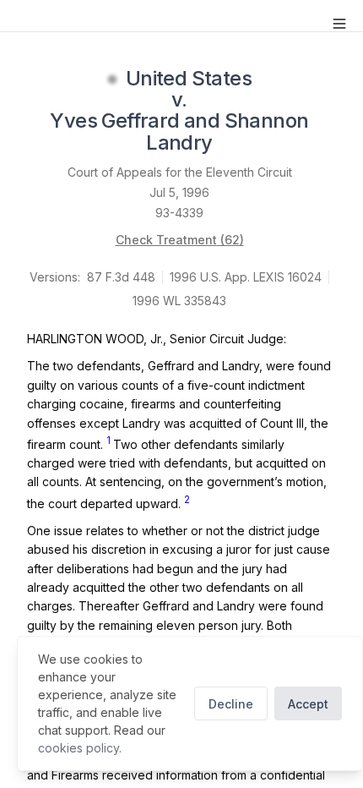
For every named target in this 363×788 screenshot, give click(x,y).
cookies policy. (80, 748)
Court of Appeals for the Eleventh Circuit (180, 172)
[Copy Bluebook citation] (231, 144)
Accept (308, 704)
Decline (231, 704)
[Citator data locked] (112, 79)
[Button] (339, 23)
